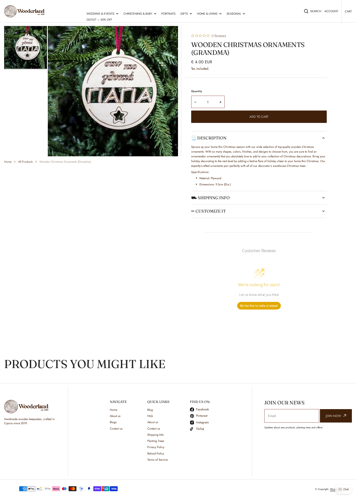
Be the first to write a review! (259, 306)
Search (315, 11)
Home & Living (207, 14)
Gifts (184, 14)
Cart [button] (348, 11)
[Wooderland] (25, 11)
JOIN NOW (333, 416)
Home (8, 162)
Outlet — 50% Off (99, 20)
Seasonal (234, 14)
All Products (25, 162)
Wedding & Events (100, 14)
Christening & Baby (137, 14)
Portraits (168, 14)
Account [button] (331, 11)
